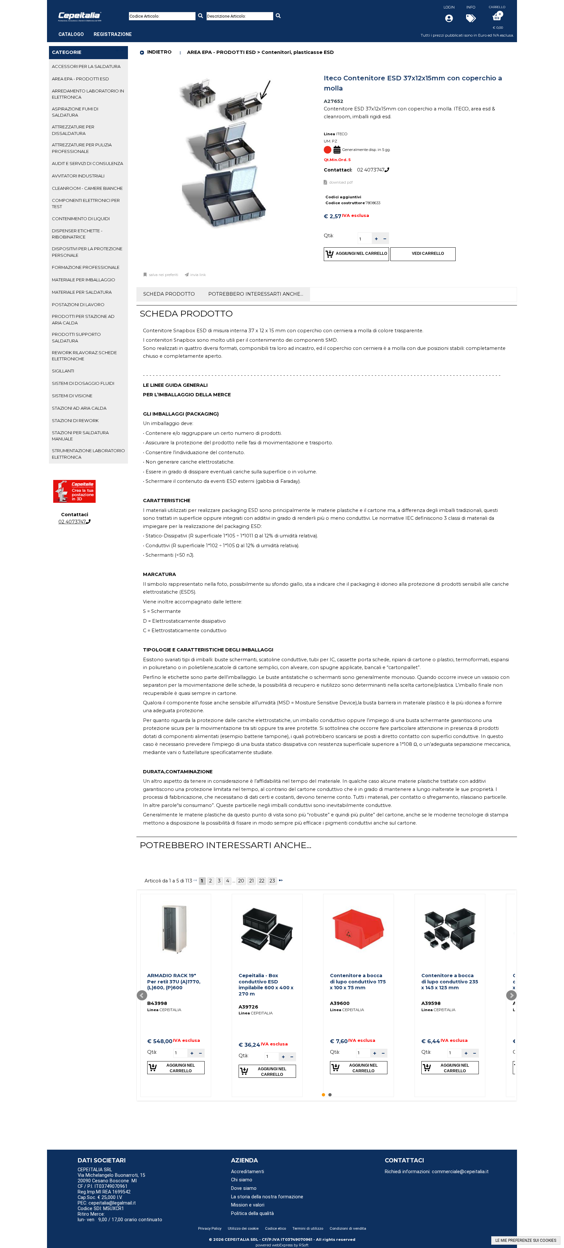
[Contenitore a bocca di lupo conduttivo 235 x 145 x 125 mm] (450, 929)
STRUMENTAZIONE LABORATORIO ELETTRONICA (88, 453)
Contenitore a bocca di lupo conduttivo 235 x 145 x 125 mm (449, 982)
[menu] (95, 31)
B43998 (157, 1003)
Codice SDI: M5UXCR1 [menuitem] (101, 1208)
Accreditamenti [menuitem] (247, 1171)
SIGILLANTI (63, 370)
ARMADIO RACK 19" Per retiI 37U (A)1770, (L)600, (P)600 (173, 982)
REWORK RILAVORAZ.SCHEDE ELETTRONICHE (84, 355)
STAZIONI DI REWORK (75, 420)
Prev (142, 995)
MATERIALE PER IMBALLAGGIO (83, 279)
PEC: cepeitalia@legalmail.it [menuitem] (107, 1203)
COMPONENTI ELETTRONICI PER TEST (86, 203)
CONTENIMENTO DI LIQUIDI (81, 218)
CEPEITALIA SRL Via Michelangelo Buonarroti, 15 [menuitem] (111, 1172)
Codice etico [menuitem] (275, 1228)
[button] (376, 238)
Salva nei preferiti (163, 275)
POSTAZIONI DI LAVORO (78, 304)
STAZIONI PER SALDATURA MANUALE (80, 435)
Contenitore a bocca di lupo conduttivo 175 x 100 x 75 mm (358, 982)
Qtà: (329, 235)
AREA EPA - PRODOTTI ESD (80, 78)
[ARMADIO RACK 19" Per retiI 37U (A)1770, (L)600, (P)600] (176, 929)
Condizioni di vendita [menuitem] (348, 1228)
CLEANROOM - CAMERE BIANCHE (87, 188)
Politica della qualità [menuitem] (252, 1213)
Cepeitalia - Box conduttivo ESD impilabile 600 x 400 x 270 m (266, 985)
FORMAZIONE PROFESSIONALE (85, 267)
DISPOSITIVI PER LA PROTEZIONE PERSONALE (87, 251)
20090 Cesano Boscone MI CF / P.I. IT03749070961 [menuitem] (107, 1183)
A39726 (248, 1007)
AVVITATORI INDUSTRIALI (78, 175)
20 (241, 881)
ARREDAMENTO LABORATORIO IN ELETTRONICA (88, 94)
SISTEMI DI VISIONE (72, 395)
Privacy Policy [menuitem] (209, 1228)
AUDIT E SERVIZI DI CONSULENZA (87, 163)
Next (511, 995)
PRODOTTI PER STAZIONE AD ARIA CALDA (83, 319)
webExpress (282, 1245)
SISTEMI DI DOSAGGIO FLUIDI (83, 383)
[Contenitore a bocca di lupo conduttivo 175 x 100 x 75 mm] (358, 929)
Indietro (159, 52)
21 (251, 881)
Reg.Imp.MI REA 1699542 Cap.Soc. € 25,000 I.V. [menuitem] (104, 1194)
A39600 (340, 1003)
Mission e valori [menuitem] (247, 1205)
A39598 (431, 1003)
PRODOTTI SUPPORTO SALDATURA (76, 337)
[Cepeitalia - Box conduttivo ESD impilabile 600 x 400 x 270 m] (267, 929)
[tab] (88, 67)
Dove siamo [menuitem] (244, 1188)
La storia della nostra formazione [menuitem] (267, 1197)
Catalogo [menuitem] (71, 34)
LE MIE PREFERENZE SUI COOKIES (525, 1240)
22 (261, 881)
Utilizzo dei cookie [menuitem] (243, 1228)
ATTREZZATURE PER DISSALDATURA (73, 130)
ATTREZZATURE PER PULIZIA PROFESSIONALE (82, 148)
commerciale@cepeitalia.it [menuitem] (460, 1171)
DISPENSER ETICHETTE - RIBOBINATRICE (77, 233)
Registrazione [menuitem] (113, 34)
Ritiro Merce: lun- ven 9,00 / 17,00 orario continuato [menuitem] (120, 1217)
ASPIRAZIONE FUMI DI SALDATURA (75, 112)
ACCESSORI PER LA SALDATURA (86, 66)
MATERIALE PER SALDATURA (82, 292)
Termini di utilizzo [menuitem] (307, 1228)
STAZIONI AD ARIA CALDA (79, 408)
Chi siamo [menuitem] (241, 1180)
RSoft (304, 1245)
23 (272, 881)
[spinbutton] (365, 239)
